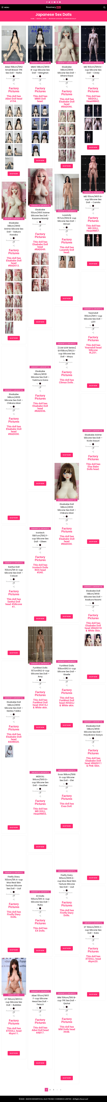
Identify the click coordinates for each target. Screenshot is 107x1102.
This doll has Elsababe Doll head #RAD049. (40, 245)
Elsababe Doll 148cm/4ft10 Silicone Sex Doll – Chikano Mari (66, 508)
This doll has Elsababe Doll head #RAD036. (40, 407)
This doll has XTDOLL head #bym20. (93, 959)
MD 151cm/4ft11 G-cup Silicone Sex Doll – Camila (93, 199)
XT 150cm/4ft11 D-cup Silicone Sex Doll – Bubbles (13, 1002)
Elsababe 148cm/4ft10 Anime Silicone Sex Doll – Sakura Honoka (13, 228)
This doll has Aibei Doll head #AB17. (40, 1030)
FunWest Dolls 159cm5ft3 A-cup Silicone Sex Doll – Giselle (66, 670)
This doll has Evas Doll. (67, 805)
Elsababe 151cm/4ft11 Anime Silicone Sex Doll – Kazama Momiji (40, 214)
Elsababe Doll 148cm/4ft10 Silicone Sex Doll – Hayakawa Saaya (93, 730)
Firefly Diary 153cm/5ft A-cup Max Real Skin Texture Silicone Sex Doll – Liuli (14, 882)
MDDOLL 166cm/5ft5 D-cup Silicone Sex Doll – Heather (40, 781)
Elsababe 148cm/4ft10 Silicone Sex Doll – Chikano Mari (13, 399)
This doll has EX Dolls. (40, 929)
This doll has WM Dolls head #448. (66, 1029)
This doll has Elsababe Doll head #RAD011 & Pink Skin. (93, 762)
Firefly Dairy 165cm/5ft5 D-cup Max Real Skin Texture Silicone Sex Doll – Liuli (66, 881)
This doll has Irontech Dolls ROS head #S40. (40, 568)
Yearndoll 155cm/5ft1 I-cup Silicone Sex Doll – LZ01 (93, 317)
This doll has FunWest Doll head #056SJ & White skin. (66, 701)
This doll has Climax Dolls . (66, 381)
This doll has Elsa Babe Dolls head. (93, 467)
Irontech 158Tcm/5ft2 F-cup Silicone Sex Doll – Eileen (40, 537)
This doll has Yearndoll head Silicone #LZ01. (93, 349)
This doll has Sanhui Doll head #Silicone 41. (13, 603)
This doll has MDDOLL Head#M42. (93, 99)
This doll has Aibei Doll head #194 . (13, 99)
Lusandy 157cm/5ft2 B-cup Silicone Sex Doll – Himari (66, 219)
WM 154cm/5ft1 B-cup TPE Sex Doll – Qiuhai (66, 1000)
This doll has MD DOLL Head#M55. (40, 811)
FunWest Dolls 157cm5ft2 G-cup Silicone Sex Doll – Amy (40, 672)
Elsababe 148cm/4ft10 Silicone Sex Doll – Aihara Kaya (66, 71)
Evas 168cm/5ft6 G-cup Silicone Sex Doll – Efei (67, 777)
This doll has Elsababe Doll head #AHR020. (13, 738)
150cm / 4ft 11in (13, 995)
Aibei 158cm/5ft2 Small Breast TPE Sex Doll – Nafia (14, 69)
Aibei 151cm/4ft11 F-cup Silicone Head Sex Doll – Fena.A (40, 1000)
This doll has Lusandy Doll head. (67, 250)
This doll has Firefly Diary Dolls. (67, 913)
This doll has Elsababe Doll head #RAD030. (13, 430)
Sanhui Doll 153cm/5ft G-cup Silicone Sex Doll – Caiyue (13, 571)
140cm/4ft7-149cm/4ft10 (40, 63)
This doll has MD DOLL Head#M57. (93, 228)
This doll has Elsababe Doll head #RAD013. (13, 262)
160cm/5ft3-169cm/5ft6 (93, 63)
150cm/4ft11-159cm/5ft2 (14, 63)
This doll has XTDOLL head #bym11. (14, 1031)
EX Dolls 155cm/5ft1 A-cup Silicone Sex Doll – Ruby (40, 900)
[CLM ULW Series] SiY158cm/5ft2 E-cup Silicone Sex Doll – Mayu (67, 352)
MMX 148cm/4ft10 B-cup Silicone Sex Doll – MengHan (40, 69)
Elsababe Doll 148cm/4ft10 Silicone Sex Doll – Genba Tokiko (13, 706)
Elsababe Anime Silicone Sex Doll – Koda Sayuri (93, 437)
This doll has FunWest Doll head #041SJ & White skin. (40, 703)
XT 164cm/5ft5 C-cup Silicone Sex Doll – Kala (93, 930)
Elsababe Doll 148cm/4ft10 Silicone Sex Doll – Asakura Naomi (93, 595)
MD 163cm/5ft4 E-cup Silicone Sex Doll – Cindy (93, 69)
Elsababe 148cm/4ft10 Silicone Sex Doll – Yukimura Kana (40, 376)
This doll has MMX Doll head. (40, 99)
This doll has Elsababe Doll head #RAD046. (66, 103)
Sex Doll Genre (41, 18)
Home (32, 18)
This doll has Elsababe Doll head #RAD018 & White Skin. (93, 627)
